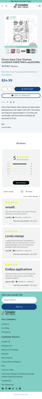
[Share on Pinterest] (14, 102)
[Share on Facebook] (7, 102)
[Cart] (40, 6)
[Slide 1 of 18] (8, 51)
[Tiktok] (13, 388)
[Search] (6, 6)
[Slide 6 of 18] (33, 51)
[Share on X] (11, 102)
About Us (5, 324)
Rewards (5, 354)
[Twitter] (16, 388)
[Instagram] (6, 388)
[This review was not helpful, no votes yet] (34, 221)
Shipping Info (7, 345)
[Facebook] (3, 388)
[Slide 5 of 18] (28, 51)
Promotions (6, 332)
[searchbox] (11, 191)
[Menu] (2, 6)
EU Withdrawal (8, 385)
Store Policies (7, 358)
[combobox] (31, 196)
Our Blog (5, 328)
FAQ (3, 366)
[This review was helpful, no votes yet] (31, 221)
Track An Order (8, 370)
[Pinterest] (20, 388)
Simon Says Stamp (23, 394)
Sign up (19, 307)
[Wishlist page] (37, 6)
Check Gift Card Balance (11, 362)
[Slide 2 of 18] (13, 51)
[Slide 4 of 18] (23, 51)
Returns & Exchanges (10, 350)
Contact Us (6, 342)
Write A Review (21, 183)
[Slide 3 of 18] (18, 51)
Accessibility (6, 381)
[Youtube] (9, 388)
